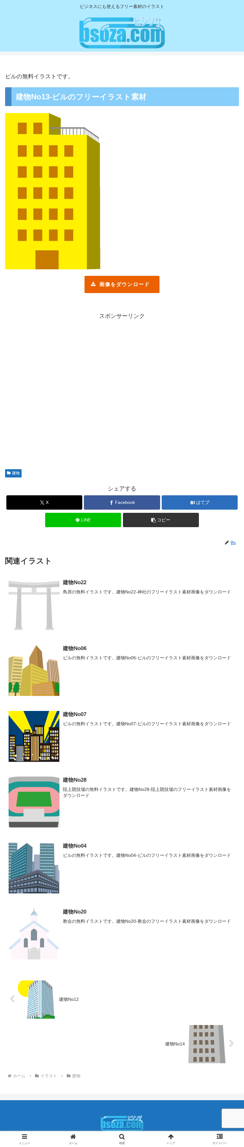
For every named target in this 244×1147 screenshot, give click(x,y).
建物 (16, 473)
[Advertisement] (122, 391)
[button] (161, 520)
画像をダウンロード (124, 284)
